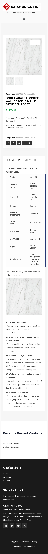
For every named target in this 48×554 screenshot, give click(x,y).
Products (7, 477)
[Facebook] (5, 525)
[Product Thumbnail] (35, 42)
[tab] (14, 160)
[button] (24, 18)
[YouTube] (18, 525)
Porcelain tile (29, 94)
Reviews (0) (29, 160)
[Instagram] (24, 525)
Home (5, 474)
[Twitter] (12, 525)
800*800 (19, 94)
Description (13, 160)
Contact (6, 481)
